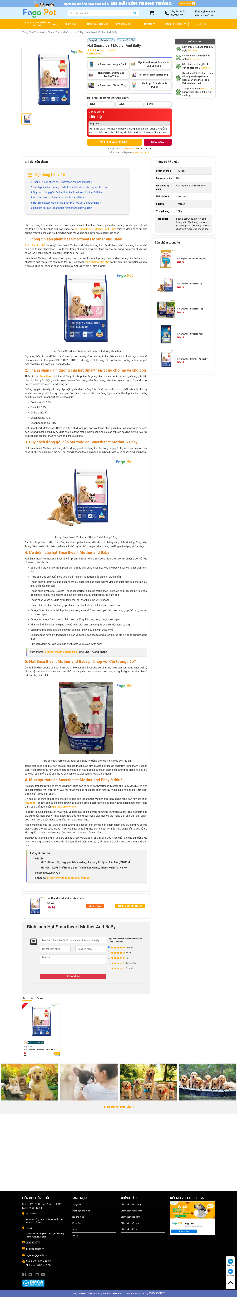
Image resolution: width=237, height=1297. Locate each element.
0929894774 (206, 88)
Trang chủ (76, 1204)
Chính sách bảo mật (130, 1223)
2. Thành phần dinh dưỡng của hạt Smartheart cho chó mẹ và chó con (68, 187)
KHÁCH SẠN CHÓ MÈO (97, 24)
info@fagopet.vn (35, 1248)
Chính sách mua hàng (131, 1204)
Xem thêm (192, 50)
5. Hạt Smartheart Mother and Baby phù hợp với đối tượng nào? (65, 202)
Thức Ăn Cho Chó (43, 32)
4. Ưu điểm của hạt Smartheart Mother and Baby (57, 197)
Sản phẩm (76, 1223)
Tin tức (75, 1229)
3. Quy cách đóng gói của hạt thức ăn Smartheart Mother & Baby (66, 192)
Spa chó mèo (78, 1217)
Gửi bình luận (73, 976)
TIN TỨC (148, 24)
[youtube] (43, 1274)
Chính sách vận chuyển (131, 1211)
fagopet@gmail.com (37, 1255)
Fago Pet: (95, 123)
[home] (39, 13)
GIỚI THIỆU (70, 24)
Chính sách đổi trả (129, 1229)
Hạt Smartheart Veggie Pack (60, 651)
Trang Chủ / (28, 32)
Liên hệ (75, 1235)
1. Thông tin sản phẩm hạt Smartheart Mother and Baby (61, 182)
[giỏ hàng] (151, 13)
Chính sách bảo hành (130, 1217)
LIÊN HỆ (202, 24)
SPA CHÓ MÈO (123, 24)
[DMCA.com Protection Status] (44, 1281)
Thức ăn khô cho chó (65, 32)
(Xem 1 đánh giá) (108, 50)
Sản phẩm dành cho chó (101, 40)
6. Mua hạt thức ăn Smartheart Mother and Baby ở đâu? (61, 207)
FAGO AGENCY (156, 1293)
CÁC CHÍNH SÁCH (174, 24)
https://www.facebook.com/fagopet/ (69, 877)
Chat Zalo (230, 1265)
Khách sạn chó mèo (81, 1211)
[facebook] (24, 1274)
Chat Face (230, 1275)
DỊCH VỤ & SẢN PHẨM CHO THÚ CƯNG (37, 24)
